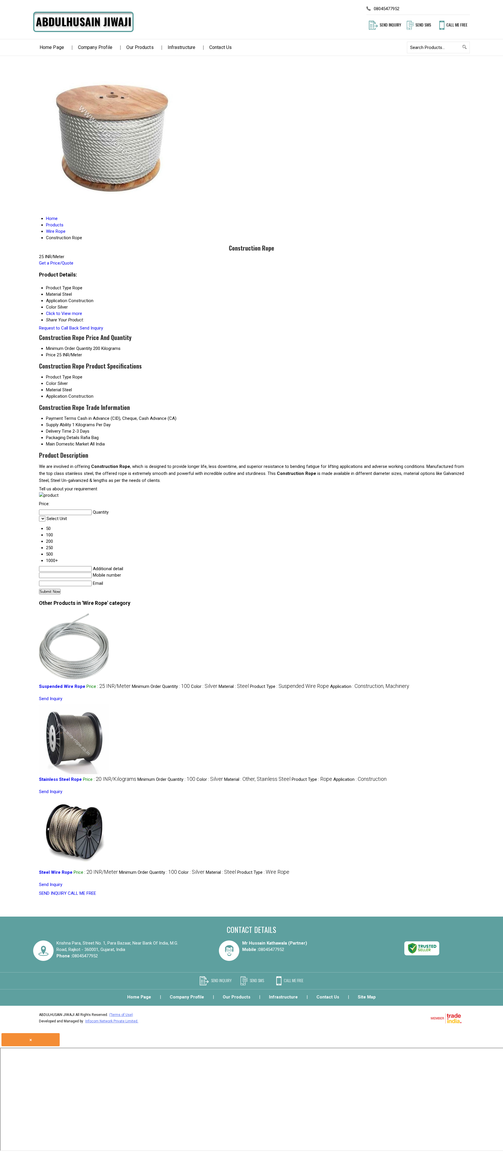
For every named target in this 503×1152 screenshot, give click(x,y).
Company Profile (95, 47)
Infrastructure (181, 47)
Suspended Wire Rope (62, 686)
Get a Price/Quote (56, 263)
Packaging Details (62, 437)
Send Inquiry (91, 328)
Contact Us (220, 47)
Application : (369, 686)
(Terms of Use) (121, 1015)
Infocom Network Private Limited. (111, 1021)
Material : (234, 686)
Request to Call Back (59, 328)
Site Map (367, 997)
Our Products (139, 47)
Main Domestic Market (67, 444)
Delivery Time (58, 431)
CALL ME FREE (82, 893)
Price (51, 354)
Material (53, 389)
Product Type (58, 377)
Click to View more (64, 313)
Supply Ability (58, 424)
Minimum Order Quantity (69, 348)
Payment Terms (61, 418)
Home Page (52, 47)
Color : (204, 686)
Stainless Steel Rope (60, 779)
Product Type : (289, 686)
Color (51, 383)
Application (56, 396)
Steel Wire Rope (55, 872)
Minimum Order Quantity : (161, 686)
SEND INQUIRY (53, 893)
